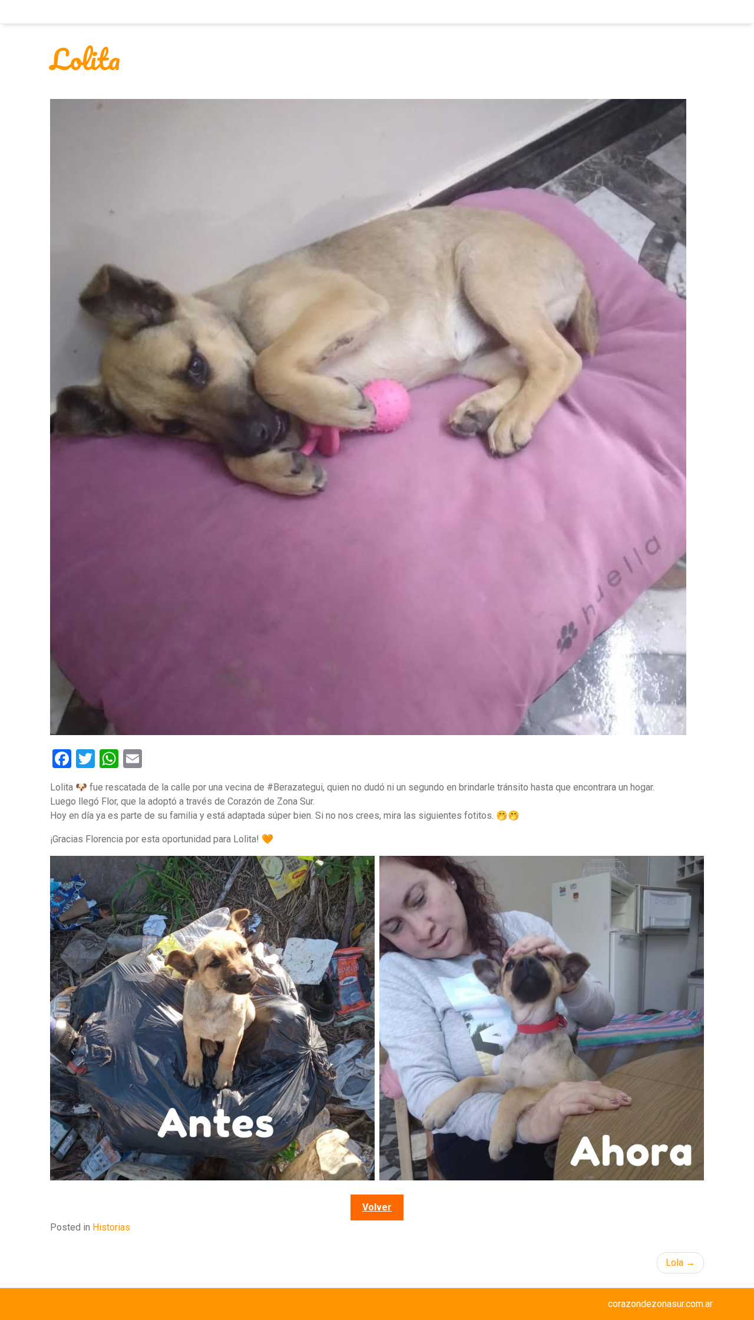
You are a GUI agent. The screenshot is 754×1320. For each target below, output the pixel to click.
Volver (377, 1207)
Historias (111, 1227)
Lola (674, 1262)
